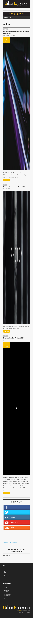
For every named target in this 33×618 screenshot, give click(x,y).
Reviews (5, 29)
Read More (6, 180)
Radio (5, 598)
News (5, 184)
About (5, 571)
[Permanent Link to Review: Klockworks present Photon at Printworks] (16, 103)
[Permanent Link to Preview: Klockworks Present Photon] (16, 257)
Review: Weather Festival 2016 (13, 338)
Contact (6, 574)
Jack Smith (12, 35)
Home (5, 570)
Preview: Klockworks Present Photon (15, 187)
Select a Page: (7, 17)
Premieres (6, 597)
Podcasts (6, 593)
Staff (5, 575)
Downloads (7, 595)
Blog (5, 572)
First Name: (6, 555)
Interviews (6, 590)
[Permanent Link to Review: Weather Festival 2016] (16, 408)
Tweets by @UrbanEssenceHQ (10, 542)
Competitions (7, 594)
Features (6, 589)
